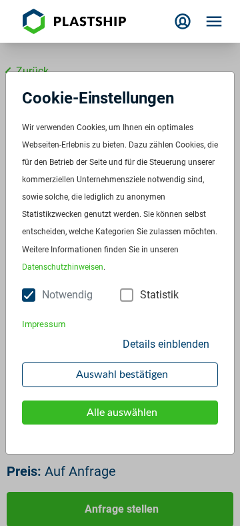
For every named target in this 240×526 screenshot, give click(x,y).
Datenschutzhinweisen (62, 267)
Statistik (159, 294)
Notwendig (67, 294)
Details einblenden (166, 344)
